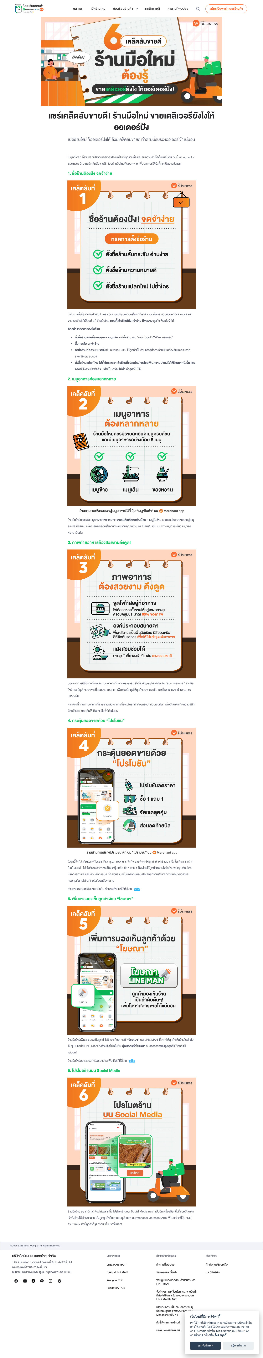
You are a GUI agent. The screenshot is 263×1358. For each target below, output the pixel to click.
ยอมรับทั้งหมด (205, 1345)
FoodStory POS (116, 1287)
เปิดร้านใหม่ (98, 8)
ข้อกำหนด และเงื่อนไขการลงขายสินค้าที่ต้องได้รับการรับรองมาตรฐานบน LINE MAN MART (176, 1295)
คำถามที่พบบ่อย (178, 8)
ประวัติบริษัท (213, 1272)
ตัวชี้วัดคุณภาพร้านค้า (168, 1322)
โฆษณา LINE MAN (117, 1272)
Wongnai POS (115, 1280)
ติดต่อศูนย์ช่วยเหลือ (217, 1264)
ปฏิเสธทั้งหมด (238, 1345)
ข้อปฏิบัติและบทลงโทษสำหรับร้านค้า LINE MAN (175, 1282)
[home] (29, 8)
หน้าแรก (78, 8)
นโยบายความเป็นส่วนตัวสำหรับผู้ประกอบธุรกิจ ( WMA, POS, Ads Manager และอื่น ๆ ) (174, 1311)
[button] (125, 8)
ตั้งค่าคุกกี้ (220, 1335)
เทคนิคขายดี (152, 8)
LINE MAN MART (117, 1264)
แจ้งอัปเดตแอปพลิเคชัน (169, 1330)
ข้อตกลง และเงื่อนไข (166, 1272)
